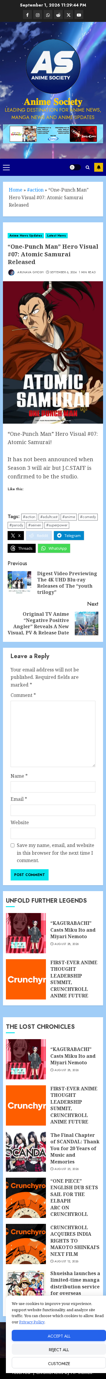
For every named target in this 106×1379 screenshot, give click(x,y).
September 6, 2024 (63, 272)
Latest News (56, 235)
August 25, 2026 (66, 1169)
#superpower (56, 525)
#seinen (34, 525)
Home (15, 190)
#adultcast (48, 517)
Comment (23, 695)
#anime (68, 517)
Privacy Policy (31, 1322)
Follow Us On (98, 167)
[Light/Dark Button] (75, 167)
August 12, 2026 (66, 1261)
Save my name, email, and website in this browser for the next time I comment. (55, 853)
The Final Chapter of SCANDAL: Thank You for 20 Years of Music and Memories (75, 1148)
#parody (16, 525)
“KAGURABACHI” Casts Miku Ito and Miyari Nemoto (73, 930)
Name (19, 776)
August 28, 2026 (66, 944)
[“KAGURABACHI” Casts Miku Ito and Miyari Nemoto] (26, 933)
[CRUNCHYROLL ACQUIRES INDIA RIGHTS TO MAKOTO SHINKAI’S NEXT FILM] (26, 1244)
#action (35, 190)
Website (20, 822)
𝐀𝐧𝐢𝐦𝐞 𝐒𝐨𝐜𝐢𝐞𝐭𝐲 (53, 101)
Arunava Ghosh (30, 272)
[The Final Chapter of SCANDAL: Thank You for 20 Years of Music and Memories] (26, 1152)
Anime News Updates (25, 235)
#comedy (88, 517)
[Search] (87, 167)
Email (19, 799)
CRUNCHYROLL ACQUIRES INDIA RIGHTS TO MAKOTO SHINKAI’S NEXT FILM (75, 1240)
